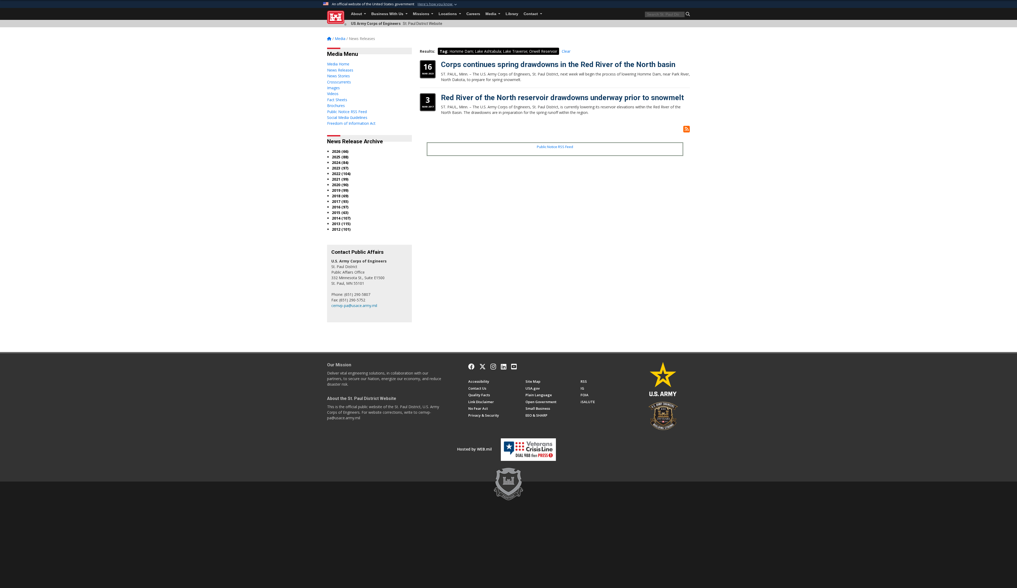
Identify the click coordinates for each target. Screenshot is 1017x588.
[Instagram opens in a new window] (493, 366)
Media (491, 14)
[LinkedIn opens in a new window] (503, 366)
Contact (531, 14)
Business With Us (387, 14)
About (357, 14)
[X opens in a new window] (482, 366)
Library (512, 14)
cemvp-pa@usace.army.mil (354, 305)
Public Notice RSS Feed (555, 146)
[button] (438, 4)
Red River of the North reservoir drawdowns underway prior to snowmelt (562, 97)
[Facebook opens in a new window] (471, 366)
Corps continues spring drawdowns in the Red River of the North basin (558, 64)
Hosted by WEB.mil (474, 449)
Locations (448, 14)
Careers (473, 14)
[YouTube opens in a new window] (514, 366)
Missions (421, 14)
